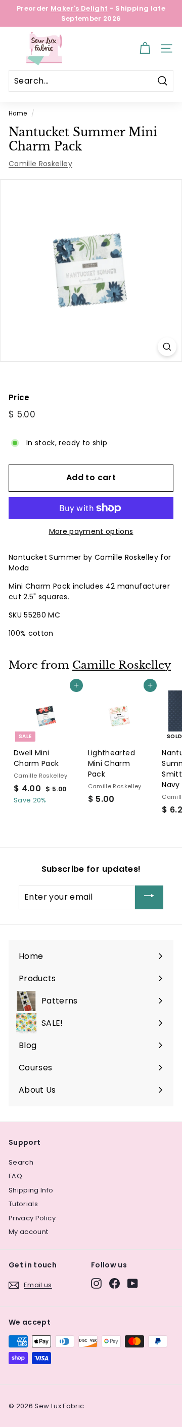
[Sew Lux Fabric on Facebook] (114, 1283)
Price (19, 397)
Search (21, 1162)
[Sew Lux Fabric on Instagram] (96, 1283)
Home (18, 113)
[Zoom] (167, 346)
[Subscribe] (149, 897)
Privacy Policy (32, 1218)
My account (29, 1232)
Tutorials (23, 1204)
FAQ (15, 1176)
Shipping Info (31, 1190)
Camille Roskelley (40, 164)
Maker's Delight (79, 8)
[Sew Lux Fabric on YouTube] (132, 1283)
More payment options (91, 531)
